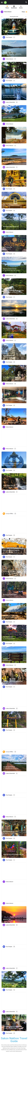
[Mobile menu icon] (2, 2)
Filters (23, 11)
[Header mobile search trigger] (26, 2)
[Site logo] (5, 2)
